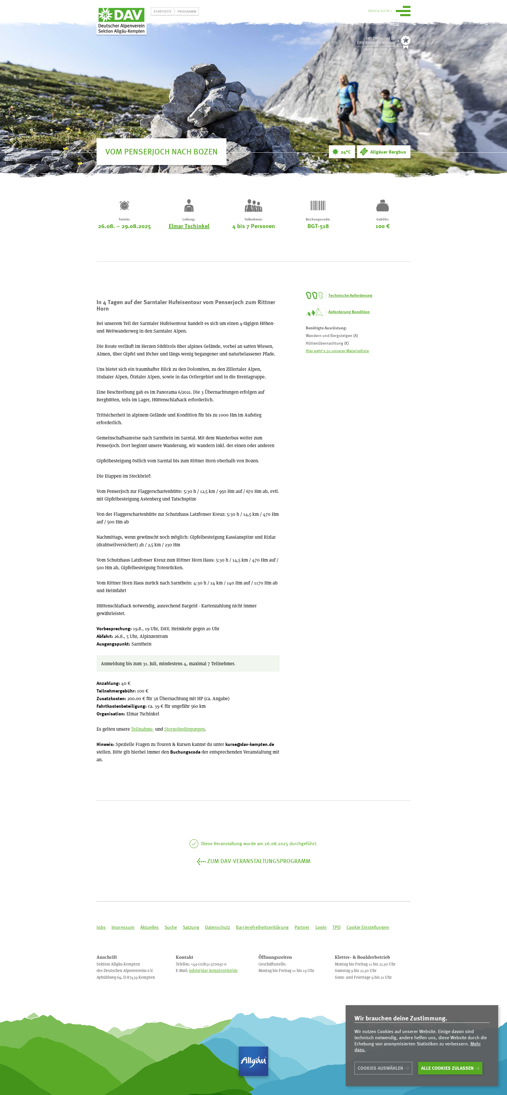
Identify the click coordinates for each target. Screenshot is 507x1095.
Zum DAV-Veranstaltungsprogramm (258, 861)
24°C (346, 151)
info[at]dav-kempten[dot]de (213, 970)
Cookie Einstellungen (368, 927)
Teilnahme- (142, 729)
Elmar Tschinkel (189, 226)
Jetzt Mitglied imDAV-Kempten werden (376, 40)
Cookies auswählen (380, 1068)
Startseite (162, 11)
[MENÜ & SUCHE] (403, 12)
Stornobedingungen (184, 729)
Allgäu (253, 1061)
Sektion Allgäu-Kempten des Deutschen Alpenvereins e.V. (121, 20)
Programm (187, 11)
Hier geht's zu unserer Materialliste (337, 350)
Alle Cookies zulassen (447, 1068)
